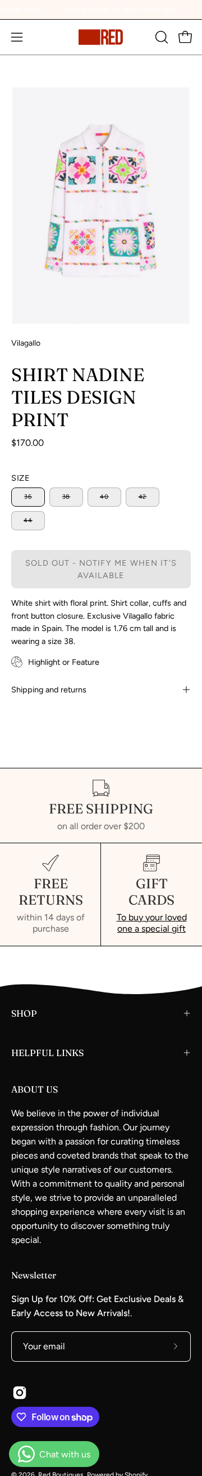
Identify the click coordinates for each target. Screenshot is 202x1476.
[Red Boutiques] (101, 37)
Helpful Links (47, 1052)
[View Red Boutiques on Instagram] (19, 1392)
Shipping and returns (48, 690)
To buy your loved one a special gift (152, 923)
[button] (160, 37)
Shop (24, 1013)
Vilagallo (25, 343)
